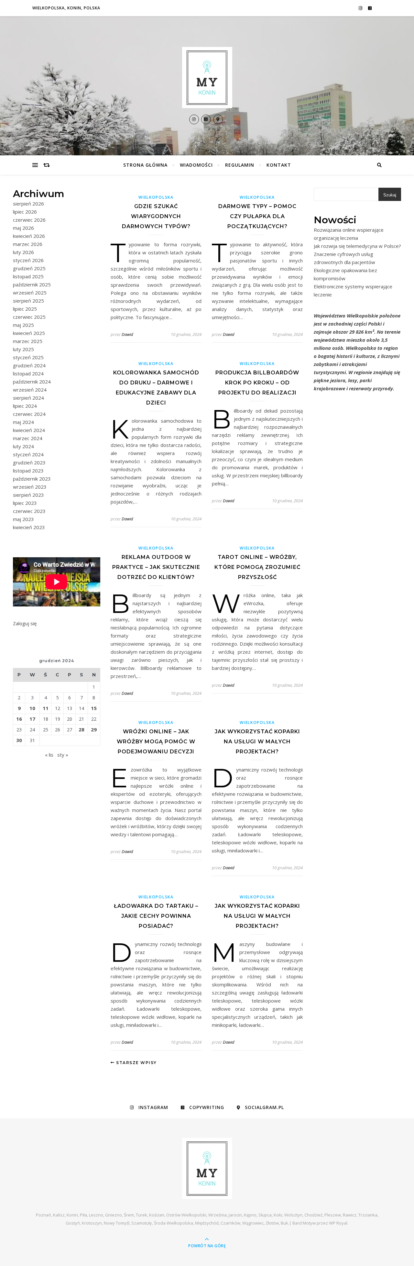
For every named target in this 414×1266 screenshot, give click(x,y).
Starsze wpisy (136, 1062)
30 (19, 740)
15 (94, 708)
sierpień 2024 (28, 397)
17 (32, 719)
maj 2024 (23, 422)
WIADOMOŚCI (196, 165)
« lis (49, 754)
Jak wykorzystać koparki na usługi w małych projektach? (257, 741)
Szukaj (389, 195)
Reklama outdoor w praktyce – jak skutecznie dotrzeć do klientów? (156, 567)
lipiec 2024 (25, 406)
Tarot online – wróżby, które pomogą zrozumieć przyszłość (257, 567)
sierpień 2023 (28, 495)
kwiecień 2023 (29, 527)
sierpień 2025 (28, 300)
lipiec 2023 (25, 503)
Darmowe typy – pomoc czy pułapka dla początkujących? (257, 216)
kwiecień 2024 (29, 430)
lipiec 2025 (25, 308)
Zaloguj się (25, 623)
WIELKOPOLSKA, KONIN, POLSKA (66, 8)
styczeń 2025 (28, 357)
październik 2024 (32, 381)
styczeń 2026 (28, 260)
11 (46, 708)
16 (19, 719)
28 (81, 729)
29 (94, 729)
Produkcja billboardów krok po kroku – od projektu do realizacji (257, 383)
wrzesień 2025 (30, 292)
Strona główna (145, 165)
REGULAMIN (239, 165)
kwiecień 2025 (29, 333)
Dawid (127, 334)
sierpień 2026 (28, 203)
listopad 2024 (28, 373)
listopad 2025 (28, 276)
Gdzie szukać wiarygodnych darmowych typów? (156, 216)
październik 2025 (32, 284)
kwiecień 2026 (29, 236)
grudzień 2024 (29, 365)
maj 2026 (23, 228)
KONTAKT (279, 165)
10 (32, 708)
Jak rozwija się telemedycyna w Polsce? (357, 246)
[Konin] (207, 77)
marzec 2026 (27, 244)
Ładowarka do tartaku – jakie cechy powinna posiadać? (156, 916)
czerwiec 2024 (29, 414)
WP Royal (338, 1223)
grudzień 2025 (29, 268)
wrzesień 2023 (30, 486)
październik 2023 (32, 478)
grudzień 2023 (29, 462)
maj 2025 (23, 325)
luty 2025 (23, 349)
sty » (62, 754)
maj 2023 (23, 519)
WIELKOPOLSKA (155, 197)
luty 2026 (23, 252)
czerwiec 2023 (29, 511)
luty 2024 (23, 446)
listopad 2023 (28, 470)
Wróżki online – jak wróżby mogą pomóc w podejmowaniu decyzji (156, 741)
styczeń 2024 (28, 454)
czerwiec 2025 (29, 317)
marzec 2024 (27, 438)
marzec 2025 (27, 341)
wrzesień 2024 (30, 389)
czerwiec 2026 (29, 220)
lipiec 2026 (25, 211)
